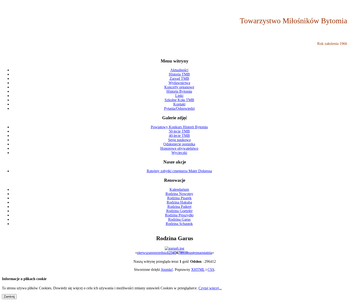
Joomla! (167, 270)
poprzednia (158, 253)
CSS (211, 270)
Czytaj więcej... (210, 288)
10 (186, 253)
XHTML (198, 270)
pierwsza (143, 253)
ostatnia (206, 253)
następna (194, 253)
